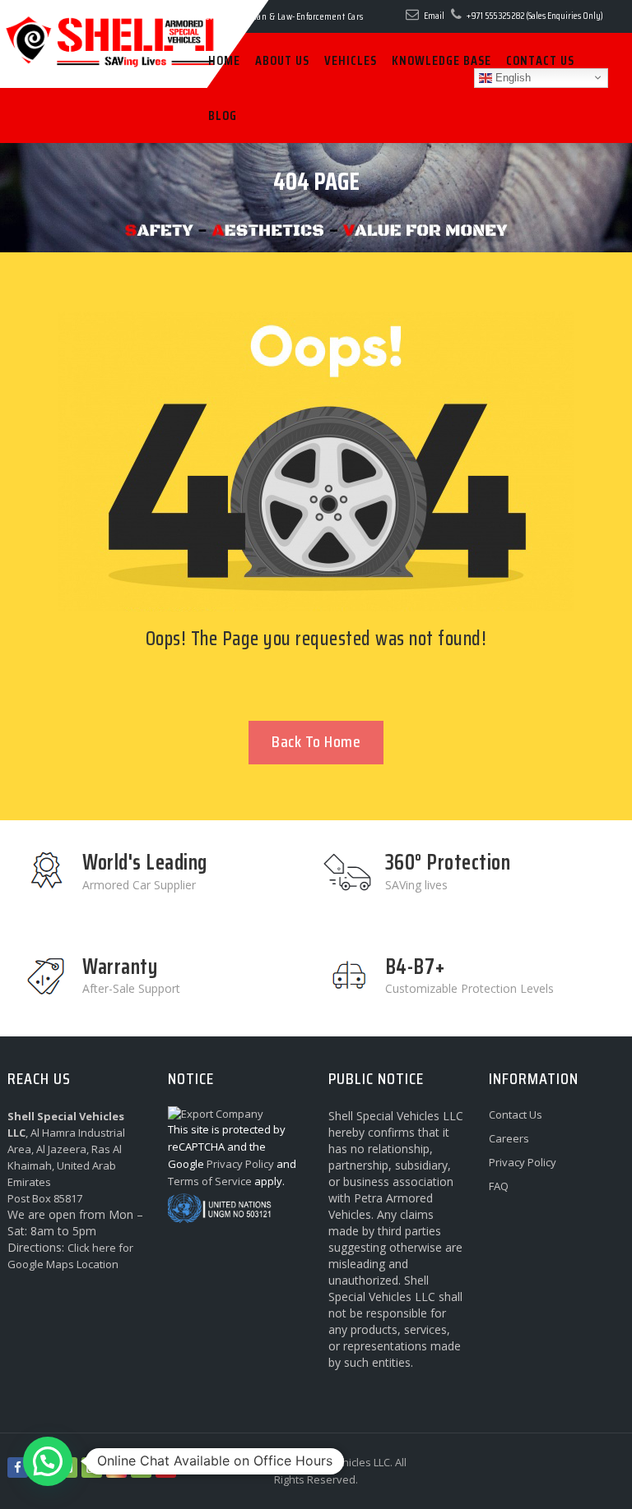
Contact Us (515, 1114)
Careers (509, 1138)
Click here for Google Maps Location (70, 1255)
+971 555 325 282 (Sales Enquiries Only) (535, 15)
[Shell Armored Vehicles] (74, 15)
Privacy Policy (522, 1162)
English (511, 77)
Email (434, 15)
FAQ (499, 1186)
